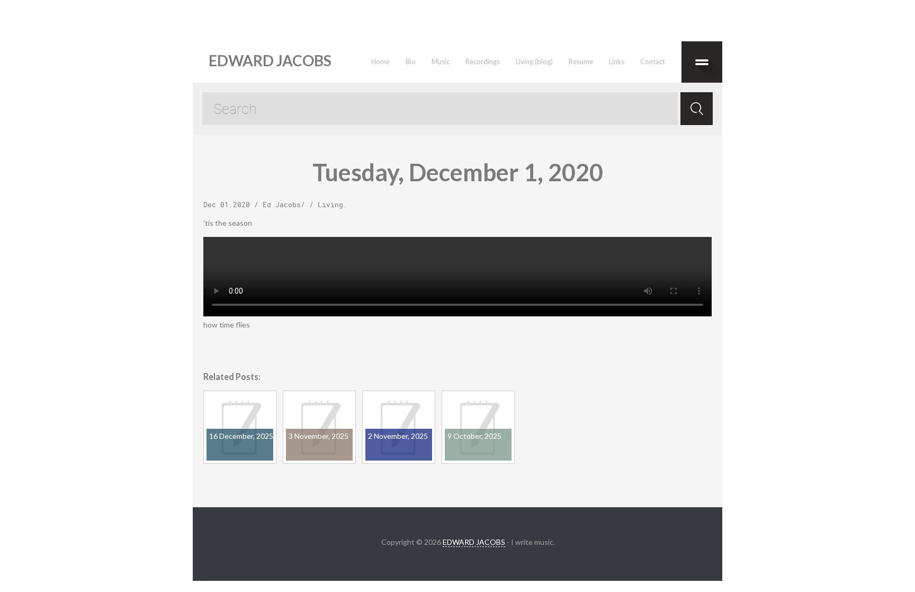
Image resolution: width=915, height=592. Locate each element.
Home (380, 61)
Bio (411, 61)
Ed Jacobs (282, 204)
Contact (652, 61)
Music (441, 61)
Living (330, 204)
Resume (581, 61)
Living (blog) (534, 61)
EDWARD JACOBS (474, 541)
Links (616, 61)
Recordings (482, 61)
